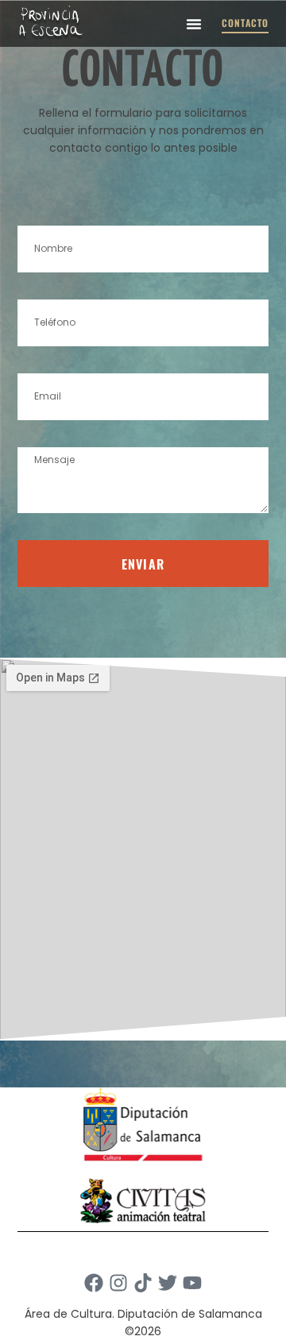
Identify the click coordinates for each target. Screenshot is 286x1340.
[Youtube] (192, 1283)
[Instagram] (118, 1283)
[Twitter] (168, 1283)
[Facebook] (94, 1283)
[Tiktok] (143, 1283)
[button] (194, 24)
